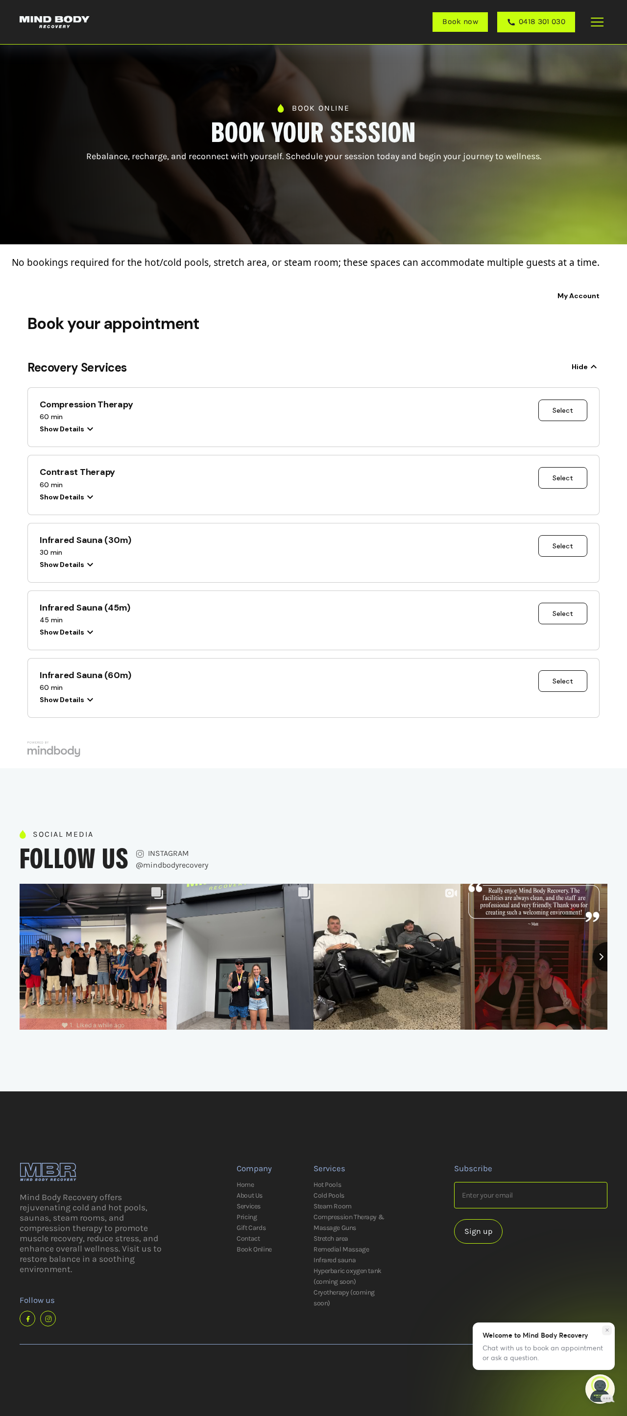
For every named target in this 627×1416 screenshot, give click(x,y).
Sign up (478, 1231)
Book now (460, 21)
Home (245, 1184)
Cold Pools (329, 1195)
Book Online (254, 1249)
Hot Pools (327, 1184)
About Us (250, 1195)
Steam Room (333, 1206)
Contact (248, 1238)
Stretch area (331, 1238)
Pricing (247, 1217)
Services (249, 1206)
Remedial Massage (341, 1249)
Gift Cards (251, 1228)
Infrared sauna (335, 1260)
